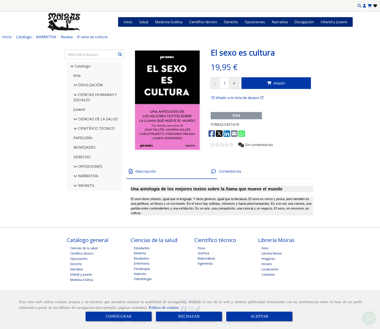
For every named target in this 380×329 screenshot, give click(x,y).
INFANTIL (86, 185)
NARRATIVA (87, 175)
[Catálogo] (72, 66)
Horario (266, 264)
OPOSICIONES (89, 166)
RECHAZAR (189, 316)
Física (201, 248)
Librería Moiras (271, 253)
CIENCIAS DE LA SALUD (97, 118)
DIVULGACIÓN (90, 84)
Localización (269, 269)
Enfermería (141, 263)
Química (203, 253)
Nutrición (140, 274)
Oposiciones (255, 22)
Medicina (140, 253)
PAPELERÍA (82, 137)
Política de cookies (164, 307)
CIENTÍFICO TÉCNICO (96, 128)
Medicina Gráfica (168, 22)
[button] (364, 5)
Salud (143, 22)
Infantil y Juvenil (334, 22)
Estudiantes (142, 248)
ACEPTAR (259, 316)
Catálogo (82, 66)
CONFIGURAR (119, 316)
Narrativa (280, 22)
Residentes (141, 258)
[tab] (171, 171)
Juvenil (79, 109)
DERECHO (82, 156)
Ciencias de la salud (84, 248)
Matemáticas (206, 258)
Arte (77, 75)
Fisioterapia (142, 269)
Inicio (128, 22)
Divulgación (304, 22)
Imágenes (268, 259)
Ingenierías (205, 263)
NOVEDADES (84, 147)
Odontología (143, 279)
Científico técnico (203, 22)
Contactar (268, 274)
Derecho (231, 22)
